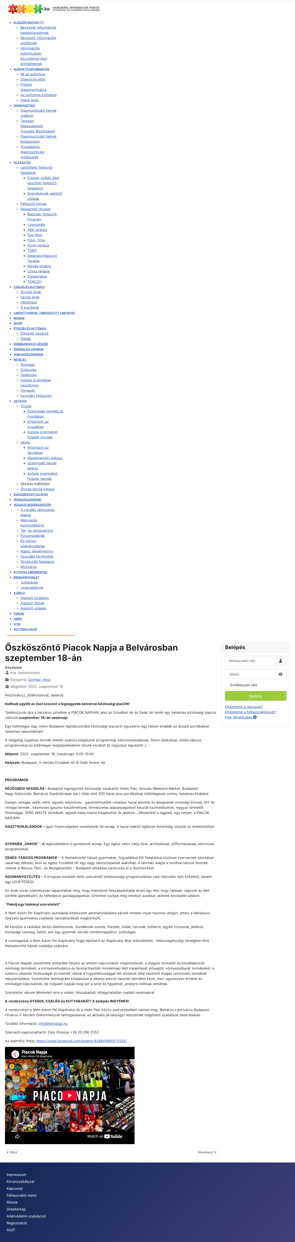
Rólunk (12, 1202)
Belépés (255, 696)
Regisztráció (17, 1223)
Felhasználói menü (21, 1195)
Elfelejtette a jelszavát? (244, 707)
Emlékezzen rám (243, 685)
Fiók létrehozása (239, 717)
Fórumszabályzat (21, 1181)
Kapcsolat (15, 1188)
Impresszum (16, 1174)
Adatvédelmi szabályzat (26, 1216)
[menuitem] (29, 22)
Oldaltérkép (16, 1209)
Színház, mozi (39, 679)
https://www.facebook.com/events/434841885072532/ (81, 1041)
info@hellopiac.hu (53, 1023)
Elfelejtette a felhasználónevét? (250, 712)
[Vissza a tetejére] (287, 1234)
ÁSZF (11, 1230)
